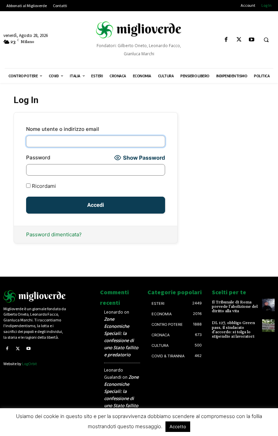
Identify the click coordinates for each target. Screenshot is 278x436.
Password (38, 157)
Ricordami (43, 186)
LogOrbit (29, 363)
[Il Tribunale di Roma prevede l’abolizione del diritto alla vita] (268, 305)
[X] (238, 39)
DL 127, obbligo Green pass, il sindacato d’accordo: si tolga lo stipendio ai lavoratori (233, 329)
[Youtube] (251, 39)
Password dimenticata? (54, 234)
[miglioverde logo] (139, 29)
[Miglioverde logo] (34, 296)
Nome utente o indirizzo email (62, 129)
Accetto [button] (178, 426)
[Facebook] (226, 39)
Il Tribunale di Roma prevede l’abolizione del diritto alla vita (235, 307)
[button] (266, 40)
